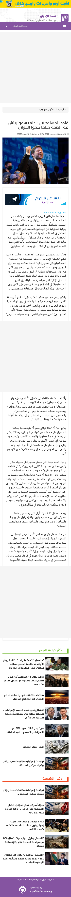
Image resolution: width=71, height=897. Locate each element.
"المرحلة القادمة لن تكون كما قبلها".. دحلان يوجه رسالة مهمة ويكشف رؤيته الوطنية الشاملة (23, 859)
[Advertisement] (35, 67)
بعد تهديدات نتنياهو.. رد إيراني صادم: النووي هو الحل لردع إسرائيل (23, 697)
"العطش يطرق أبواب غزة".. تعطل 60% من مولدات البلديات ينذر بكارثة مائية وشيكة (23, 842)
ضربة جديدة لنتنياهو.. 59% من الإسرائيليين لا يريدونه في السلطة (25, 730)
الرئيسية (62, 109)
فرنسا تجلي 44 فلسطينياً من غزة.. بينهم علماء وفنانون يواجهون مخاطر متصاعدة (24, 681)
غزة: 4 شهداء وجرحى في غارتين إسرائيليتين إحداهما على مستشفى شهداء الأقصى (25, 825)
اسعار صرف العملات (33, 747)
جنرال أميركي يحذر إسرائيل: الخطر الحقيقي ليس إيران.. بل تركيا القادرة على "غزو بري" (24, 809)
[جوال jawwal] (35, 4)
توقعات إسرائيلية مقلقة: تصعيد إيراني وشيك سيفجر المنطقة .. (23, 763)
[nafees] (35, 199)
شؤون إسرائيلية (46, 109)
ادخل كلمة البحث (20, 26)
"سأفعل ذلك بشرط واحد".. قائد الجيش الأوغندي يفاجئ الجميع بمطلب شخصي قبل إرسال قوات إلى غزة (23, 664)
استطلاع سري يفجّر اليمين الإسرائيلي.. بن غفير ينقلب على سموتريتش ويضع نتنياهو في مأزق (23, 714)
